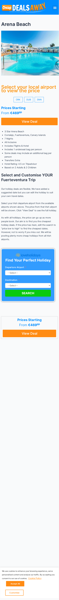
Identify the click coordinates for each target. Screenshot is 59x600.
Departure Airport (14, 267)
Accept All (15, 583)
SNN (39, 99)
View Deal (29, 121)
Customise (14, 592)
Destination (11, 280)
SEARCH (28, 293)
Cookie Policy (34, 578)
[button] (54, 7)
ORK (18, 99)
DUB (28, 99)
